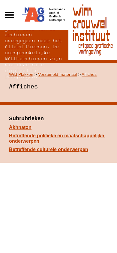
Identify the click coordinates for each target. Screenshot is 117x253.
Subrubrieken (26, 118)
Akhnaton (20, 127)
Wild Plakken (21, 74)
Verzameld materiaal (57, 74)
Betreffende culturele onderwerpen (48, 149)
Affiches (89, 74)
